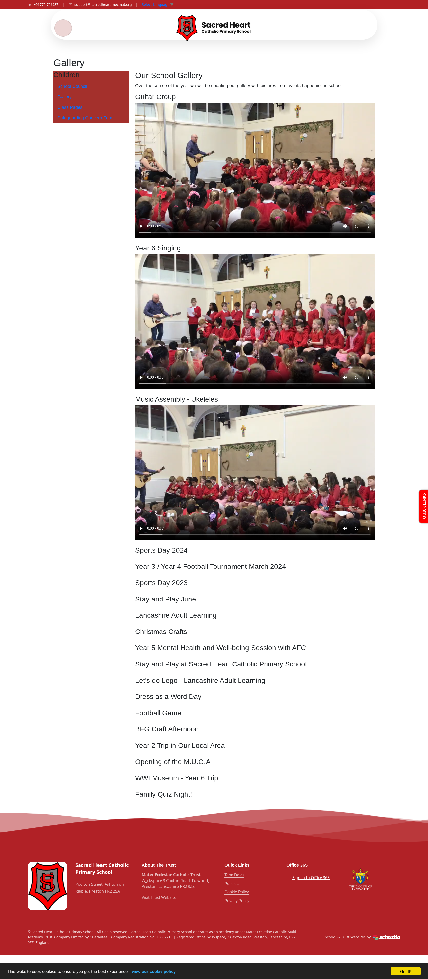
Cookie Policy (236, 892)
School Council (72, 86)
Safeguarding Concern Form (85, 117)
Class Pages (69, 107)
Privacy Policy (236, 901)
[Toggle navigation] (63, 28)
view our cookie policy (154, 971)
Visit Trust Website (159, 897)
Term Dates (234, 875)
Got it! (405, 971)
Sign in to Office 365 (311, 877)
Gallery (64, 96)
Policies (231, 884)
